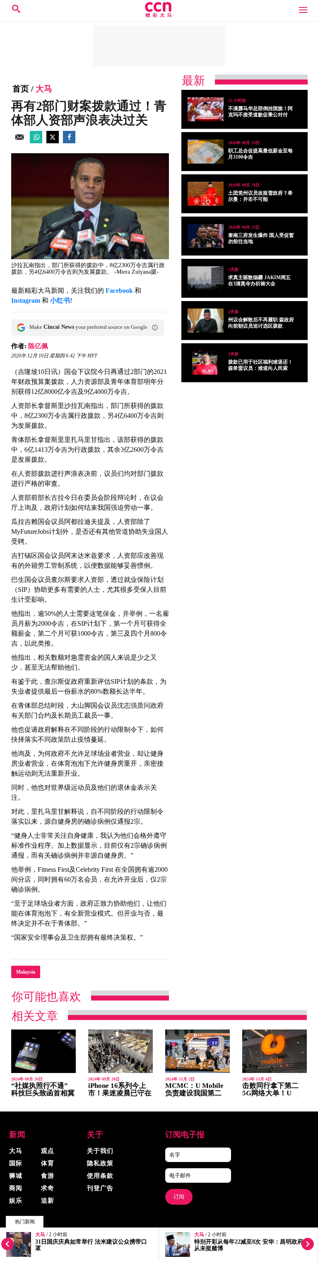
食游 (47, 1175)
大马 (40, 1234)
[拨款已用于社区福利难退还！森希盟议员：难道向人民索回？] (206, 363)
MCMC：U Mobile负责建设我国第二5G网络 (194, 1093)
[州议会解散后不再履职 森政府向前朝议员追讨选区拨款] (206, 321)
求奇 (47, 1188)
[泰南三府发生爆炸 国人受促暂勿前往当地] (206, 236)
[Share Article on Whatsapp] (36, 141)
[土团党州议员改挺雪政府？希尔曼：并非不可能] (206, 194)
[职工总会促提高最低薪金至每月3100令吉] (206, 152)
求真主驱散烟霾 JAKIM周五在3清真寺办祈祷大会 (259, 281)
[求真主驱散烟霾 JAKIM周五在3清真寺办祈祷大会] (206, 278)
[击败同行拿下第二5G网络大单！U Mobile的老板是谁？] (274, 1051)
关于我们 (100, 1151)
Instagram (25, 300)
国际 (15, 1163)
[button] (155, 327)
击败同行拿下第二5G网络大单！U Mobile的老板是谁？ (274, 1093)
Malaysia (25, 972)
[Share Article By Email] (19, 141)
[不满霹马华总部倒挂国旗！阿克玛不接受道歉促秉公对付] (206, 109)
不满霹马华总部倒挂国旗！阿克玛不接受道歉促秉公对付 (260, 112)
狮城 (15, 1175)
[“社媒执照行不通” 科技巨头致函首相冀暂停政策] (43, 1051)
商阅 (15, 1188)
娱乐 (15, 1200)
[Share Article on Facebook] (69, 141)
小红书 (60, 300)
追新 (47, 1200)
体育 (47, 1163)
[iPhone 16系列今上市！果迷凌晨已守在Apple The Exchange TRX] (120, 1051)
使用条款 (100, 1175)
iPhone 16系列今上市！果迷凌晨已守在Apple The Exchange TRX (120, 1097)
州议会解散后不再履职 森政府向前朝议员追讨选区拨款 (261, 323)
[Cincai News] (159, 15)
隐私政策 (100, 1163)
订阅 (178, 1196)
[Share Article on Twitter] (52, 141)
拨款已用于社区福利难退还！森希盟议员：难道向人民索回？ (260, 368)
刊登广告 (100, 1188)
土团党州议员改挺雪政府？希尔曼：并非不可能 (260, 196)
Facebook (119, 290)
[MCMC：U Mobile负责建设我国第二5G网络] (197, 1051)
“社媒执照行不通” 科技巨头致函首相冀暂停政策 (43, 1093)
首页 (20, 88)
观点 (47, 1151)
